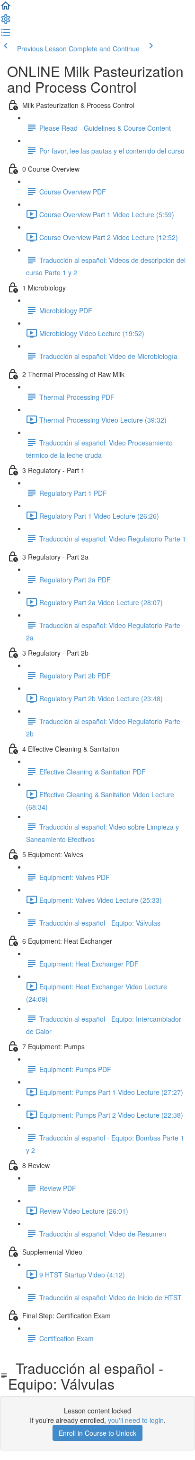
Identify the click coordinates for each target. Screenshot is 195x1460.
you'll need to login (136, 1420)
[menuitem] (5, 22)
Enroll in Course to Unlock (97, 1433)
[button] (5, 8)
